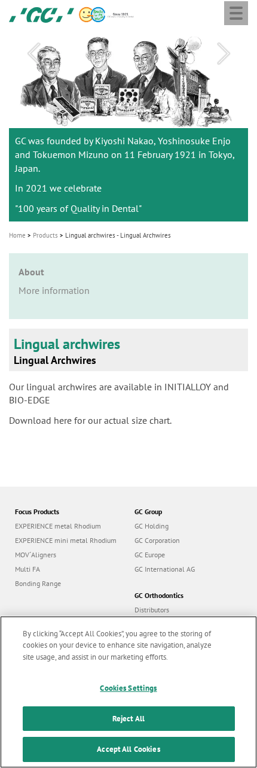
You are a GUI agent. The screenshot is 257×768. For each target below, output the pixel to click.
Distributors (151, 609)
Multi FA (27, 568)
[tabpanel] (128, 126)
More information (54, 290)
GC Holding (151, 525)
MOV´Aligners (35, 554)
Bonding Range (38, 583)
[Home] (41, 13)
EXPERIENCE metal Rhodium (58, 525)
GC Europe (149, 554)
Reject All (128, 719)
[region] (128, 692)
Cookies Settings (128, 688)
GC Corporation (157, 540)
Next (223, 53)
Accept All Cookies (128, 749)
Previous (33, 53)
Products (45, 235)
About (31, 272)
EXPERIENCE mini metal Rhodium (66, 540)
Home (17, 235)
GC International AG (164, 568)
